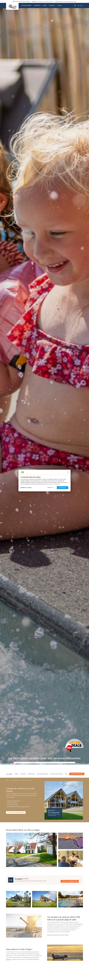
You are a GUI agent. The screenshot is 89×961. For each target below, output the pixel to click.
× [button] (67, 472)
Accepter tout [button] (62, 487)
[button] (26, 487)
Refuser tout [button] (50, 487)
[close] (80, 469)
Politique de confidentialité (54, 484)
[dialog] (44, 480)
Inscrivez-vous (71, 484)
